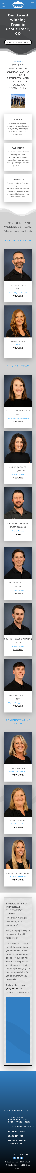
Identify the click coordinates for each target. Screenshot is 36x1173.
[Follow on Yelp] (21, 1158)
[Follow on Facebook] (14, 1158)
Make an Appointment (18, 42)
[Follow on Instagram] (18, 1158)
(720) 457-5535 (13, 988)
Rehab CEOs (24, 1162)
